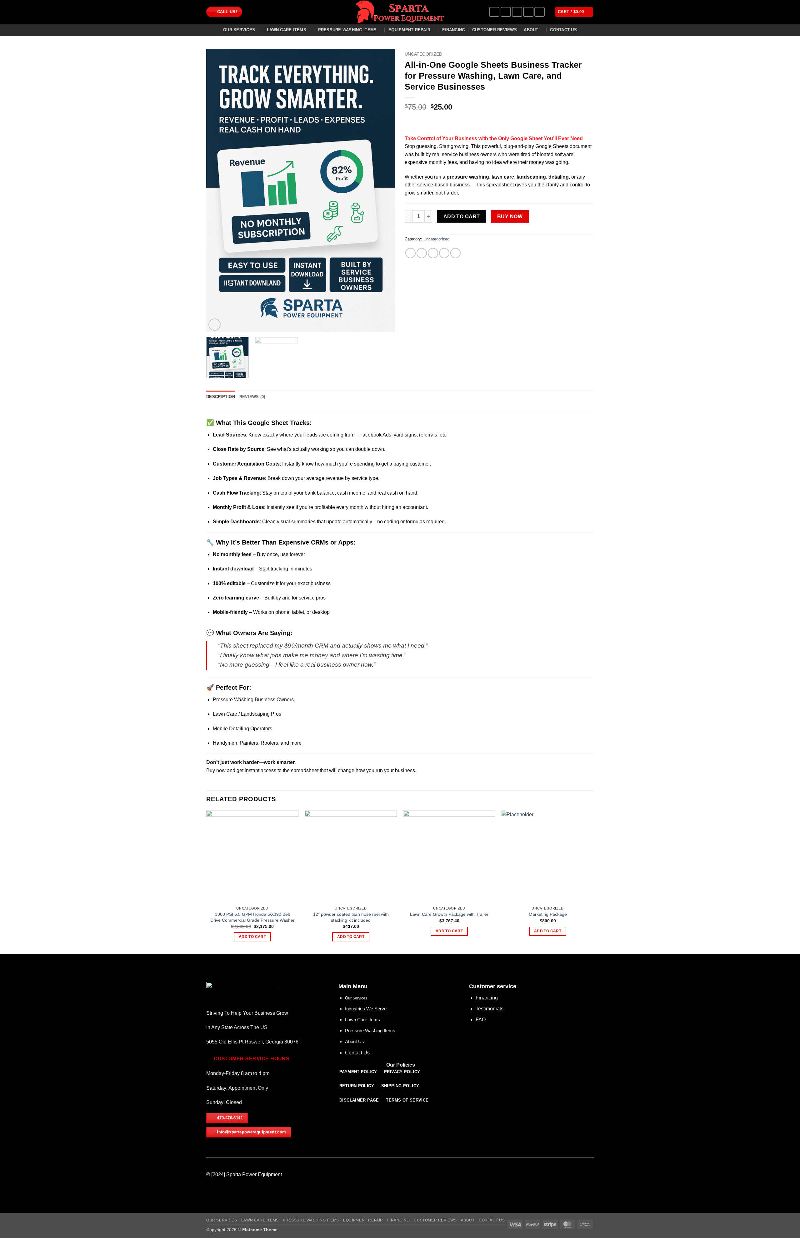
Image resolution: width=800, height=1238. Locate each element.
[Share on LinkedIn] (455, 253)
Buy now (509, 216)
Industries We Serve (366, 1008)
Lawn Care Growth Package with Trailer (449, 914)
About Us (354, 1041)
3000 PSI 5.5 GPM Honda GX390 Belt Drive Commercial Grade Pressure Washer (252, 917)
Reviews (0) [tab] (252, 396)
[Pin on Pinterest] (444, 253)
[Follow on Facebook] (494, 12)
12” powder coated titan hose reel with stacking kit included (351, 917)
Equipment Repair (409, 29)
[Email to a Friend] (433, 253)
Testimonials (489, 1008)
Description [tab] (220, 396)
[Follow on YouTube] (539, 12)
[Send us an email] (517, 12)
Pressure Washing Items (347, 29)
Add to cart (461, 216)
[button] (574, 12)
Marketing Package (548, 914)
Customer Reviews (494, 29)
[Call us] (528, 12)
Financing (453, 29)
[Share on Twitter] (422, 253)
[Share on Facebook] (410, 253)
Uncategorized (423, 54)
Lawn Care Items (286, 29)
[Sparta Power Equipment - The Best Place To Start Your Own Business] (400, 11)
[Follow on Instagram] (506, 12)
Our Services (239, 29)
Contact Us (563, 29)
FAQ (481, 1019)
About (531, 29)
